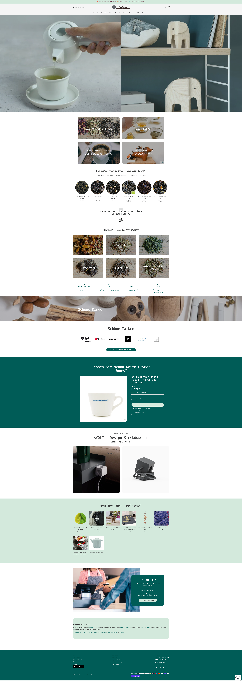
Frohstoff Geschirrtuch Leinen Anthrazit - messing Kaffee (129, 528)
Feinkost (111, 12)
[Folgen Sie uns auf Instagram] (160, 667)
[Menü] (240, 676)
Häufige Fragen (76, 657)
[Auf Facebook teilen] (135, 414)
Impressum (114, 657)
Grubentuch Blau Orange (161, 527)
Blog (148, 12)
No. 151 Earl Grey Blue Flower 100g (144, 197)
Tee (94, 12)
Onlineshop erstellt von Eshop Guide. (85, 674)
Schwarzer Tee (100, 175)
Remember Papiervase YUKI (80, 527)
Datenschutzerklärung (117, 662)
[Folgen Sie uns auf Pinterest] (163, 667)
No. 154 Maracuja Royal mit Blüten (160, 197)
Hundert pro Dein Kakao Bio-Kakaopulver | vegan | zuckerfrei (80, 553)
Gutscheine (137, 12)
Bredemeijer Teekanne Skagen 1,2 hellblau (96, 553)
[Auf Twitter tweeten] (139, 414)
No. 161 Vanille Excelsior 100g (97, 196)
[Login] (165, 7)
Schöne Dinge (118, 12)
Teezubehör (99, 12)
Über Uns (75, 662)
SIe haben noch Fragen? (148, 600)
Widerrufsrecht (115, 664)
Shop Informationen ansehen (138, 412)
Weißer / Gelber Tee (121, 175)
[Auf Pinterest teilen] (137, 414)
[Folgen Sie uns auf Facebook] (156, 667)
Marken (131, 12)
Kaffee (105, 12)
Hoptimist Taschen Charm (96, 527)
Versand (140, 388)
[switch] (238, 679)
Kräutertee (134, 175)
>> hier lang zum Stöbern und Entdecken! (89, 313)
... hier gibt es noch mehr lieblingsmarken (121, 349)
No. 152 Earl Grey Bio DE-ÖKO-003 (128, 197)
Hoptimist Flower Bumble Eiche (113, 527)
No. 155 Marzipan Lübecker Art (82, 196)
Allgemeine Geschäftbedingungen (119, 660)
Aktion (143, 12)
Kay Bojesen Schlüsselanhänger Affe (145, 528)
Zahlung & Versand (77, 660)
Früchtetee (143, 175)
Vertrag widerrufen (78, 666)
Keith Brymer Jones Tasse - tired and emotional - (144, 380)
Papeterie (125, 12)
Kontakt (75, 664)
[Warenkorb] (168, 7)
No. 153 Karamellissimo (113, 196)
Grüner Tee (110, 175)
